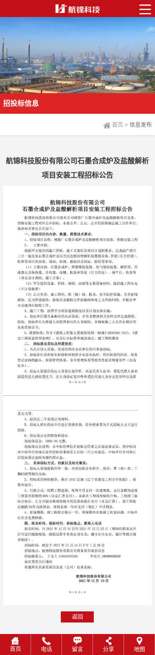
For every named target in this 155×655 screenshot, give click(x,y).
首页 (117, 124)
